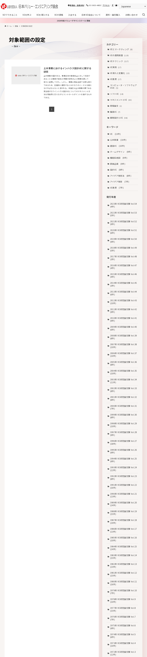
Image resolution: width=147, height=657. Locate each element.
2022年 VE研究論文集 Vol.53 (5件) (124, 214)
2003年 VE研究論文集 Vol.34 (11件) (124, 381)
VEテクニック (119, 61)
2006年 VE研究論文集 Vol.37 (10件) (124, 355)
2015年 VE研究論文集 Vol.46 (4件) (124, 275)
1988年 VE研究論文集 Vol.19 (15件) (124, 513)
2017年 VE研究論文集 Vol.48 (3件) (124, 258)
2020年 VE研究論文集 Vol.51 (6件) (124, 231)
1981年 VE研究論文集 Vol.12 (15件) (124, 574)
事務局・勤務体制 (77, 5)
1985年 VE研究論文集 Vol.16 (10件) (124, 539)
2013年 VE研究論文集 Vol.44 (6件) (124, 293)
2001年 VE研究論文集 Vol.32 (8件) (124, 398)
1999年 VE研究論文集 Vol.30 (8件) (124, 416)
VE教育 (115, 79)
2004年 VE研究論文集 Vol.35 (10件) (124, 372)
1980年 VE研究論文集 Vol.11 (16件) (124, 583)
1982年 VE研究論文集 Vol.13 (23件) (124, 565)
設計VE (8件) (117, 169)
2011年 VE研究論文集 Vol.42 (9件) (124, 311)
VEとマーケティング (121, 49)
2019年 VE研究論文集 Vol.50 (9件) (124, 240)
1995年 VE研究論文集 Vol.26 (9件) (124, 451)
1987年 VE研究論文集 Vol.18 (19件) (124, 521)
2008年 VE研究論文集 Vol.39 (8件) (124, 337)
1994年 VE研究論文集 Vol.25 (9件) (124, 460)
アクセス (106, 5)
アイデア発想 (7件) (119, 181)
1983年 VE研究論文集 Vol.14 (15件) (124, 557)
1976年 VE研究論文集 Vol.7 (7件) (124, 618)
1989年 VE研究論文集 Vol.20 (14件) (124, 504)
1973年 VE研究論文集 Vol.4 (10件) (124, 644)
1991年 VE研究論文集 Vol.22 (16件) (124, 486)
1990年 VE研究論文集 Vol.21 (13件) (124, 495)
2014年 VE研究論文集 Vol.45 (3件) (124, 284)
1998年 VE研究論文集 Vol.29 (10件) (124, 425)
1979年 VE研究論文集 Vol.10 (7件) (124, 592)
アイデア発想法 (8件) (120, 175)
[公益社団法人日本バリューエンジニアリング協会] (29, 6)
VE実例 (115, 67)
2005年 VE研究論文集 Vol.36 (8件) (124, 363)
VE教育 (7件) (117, 187)
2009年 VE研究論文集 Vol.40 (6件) (124, 328)
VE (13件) (115, 134)
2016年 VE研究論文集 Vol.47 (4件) (124, 267)
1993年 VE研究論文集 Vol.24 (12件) (124, 469)
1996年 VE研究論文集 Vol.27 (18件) (124, 442)
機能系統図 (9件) (118, 157)
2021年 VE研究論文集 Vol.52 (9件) (124, 223)
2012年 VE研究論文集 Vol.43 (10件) (124, 302)
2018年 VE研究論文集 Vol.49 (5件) (124, 249)
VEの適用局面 (119, 55)
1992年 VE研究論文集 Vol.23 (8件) (124, 477)
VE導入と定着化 (120, 73)
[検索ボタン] (143, 14)
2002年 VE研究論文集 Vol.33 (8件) (124, 390)
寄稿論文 (116, 105)
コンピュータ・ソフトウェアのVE (123, 86)
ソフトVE (116, 93)
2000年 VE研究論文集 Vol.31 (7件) (124, 407)
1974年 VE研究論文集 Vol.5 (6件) (124, 636)
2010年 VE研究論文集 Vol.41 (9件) (124, 319)
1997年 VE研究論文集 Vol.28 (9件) (124, 433)
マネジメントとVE (121, 99)
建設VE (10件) (117, 145)
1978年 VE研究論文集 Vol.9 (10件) (124, 600)
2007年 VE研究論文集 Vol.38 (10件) (124, 346)
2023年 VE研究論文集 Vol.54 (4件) (124, 205)
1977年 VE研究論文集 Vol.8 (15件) (124, 609)
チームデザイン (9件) (120, 151)
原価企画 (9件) (117, 163)
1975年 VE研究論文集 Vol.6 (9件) (124, 627)
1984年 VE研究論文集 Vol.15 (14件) (124, 548)
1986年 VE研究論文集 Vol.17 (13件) (124, 530)
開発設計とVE (119, 117)
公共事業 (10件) (118, 139)
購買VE (115, 111)
